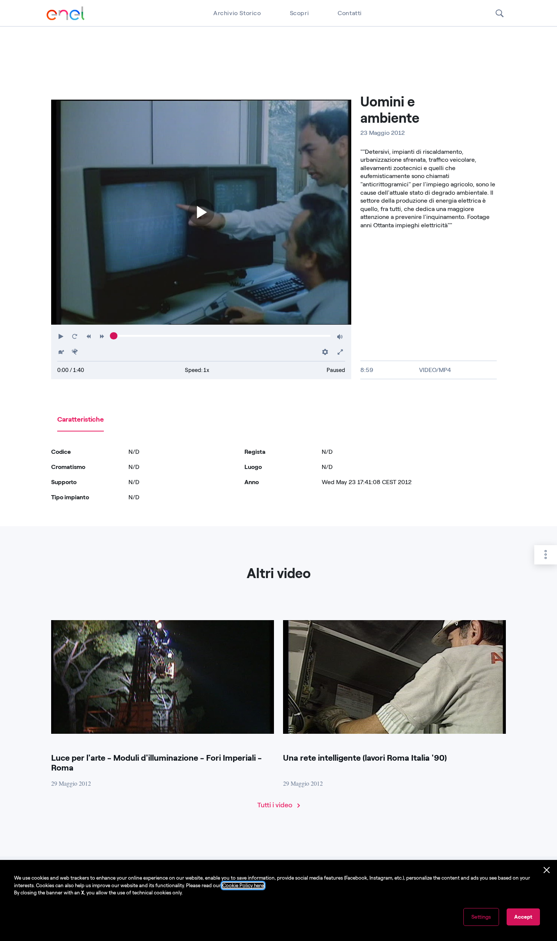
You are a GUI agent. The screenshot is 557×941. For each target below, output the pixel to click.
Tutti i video (275, 805)
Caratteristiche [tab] (80, 419)
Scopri (299, 13)
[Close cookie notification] (546, 870)
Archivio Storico (237, 13)
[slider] (113, 335)
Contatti (350, 13)
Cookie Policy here (243, 885)
